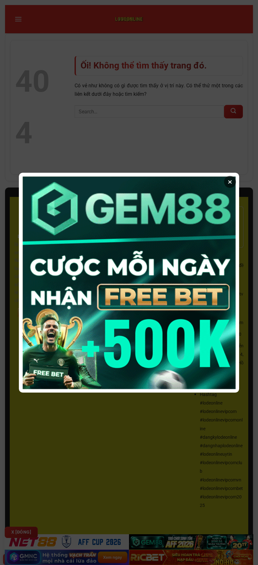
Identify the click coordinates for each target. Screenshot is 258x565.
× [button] (230, 182)
